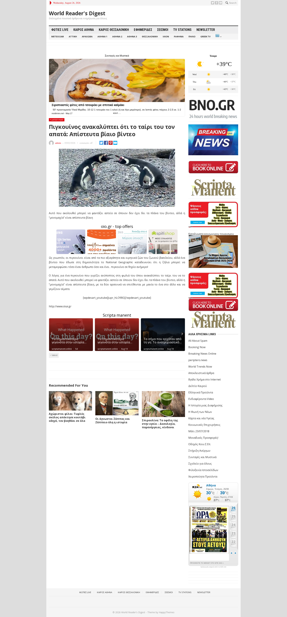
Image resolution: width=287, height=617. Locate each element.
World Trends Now (200, 366)
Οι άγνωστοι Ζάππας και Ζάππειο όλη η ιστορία (112, 420)
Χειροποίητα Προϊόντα (202, 476)
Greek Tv (205, 36)
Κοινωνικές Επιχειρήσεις (204, 425)
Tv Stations (182, 30)
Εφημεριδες (143, 30)
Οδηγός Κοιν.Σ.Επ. (199, 444)
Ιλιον (166, 36)
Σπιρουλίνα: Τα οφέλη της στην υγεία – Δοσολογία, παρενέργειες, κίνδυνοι (160, 423)
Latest (54, 355)
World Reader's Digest (77, 13)
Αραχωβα (87, 36)
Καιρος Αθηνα (83, 30)
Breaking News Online (202, 353)
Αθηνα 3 (132, 36)
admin (58, 142)
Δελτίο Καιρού (197, 386)
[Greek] (218, 37)
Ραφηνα (179, 36)
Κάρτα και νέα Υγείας (201, 418)
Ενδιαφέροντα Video (201, 399)
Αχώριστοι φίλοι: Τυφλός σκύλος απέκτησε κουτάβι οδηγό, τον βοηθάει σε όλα (67, 417)
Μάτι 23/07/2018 (198, 431)
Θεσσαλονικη (150, 36)
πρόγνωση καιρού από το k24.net (213, 567)
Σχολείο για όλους (200, 463)
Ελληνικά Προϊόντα (200, 392)
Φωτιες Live (59, 30)
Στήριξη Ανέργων (199, 450)
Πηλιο (192, 36)
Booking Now (196, 347)
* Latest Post (56, 119)
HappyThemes (166, 612)
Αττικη (73, 36)
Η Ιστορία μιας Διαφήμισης (205, 405)
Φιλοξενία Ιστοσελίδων (203, 470)
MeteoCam (57, 36)
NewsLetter (205, 30)
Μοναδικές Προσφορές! (203, 438)
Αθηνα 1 (102, 36)
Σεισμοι (162, 30)
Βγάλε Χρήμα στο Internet (204, 379)
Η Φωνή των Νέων (200, 412)
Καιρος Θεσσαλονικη (114, 30)
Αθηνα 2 (117, 36)
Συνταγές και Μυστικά (202, 457)
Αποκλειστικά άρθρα (201, 373)
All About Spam (197, 341)
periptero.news (197, 360)
